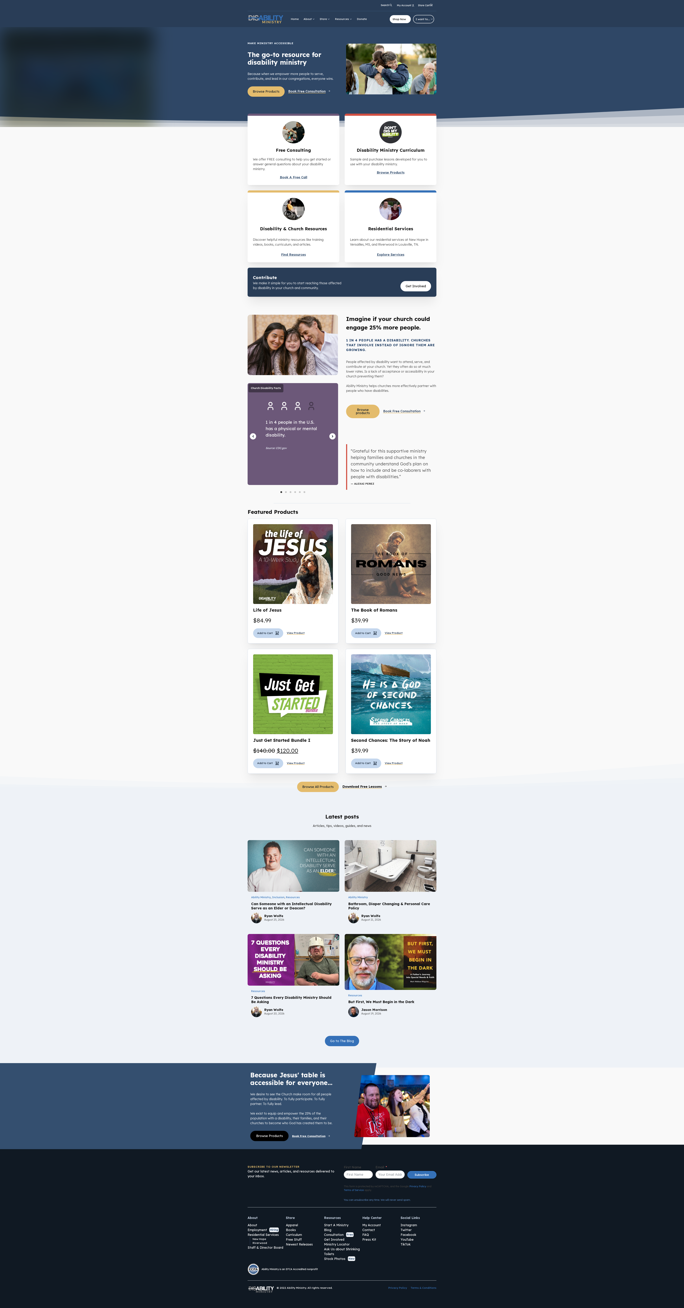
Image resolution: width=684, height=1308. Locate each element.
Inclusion (278, 897)
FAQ (365, 1235)
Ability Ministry (261, 897)
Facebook (408, 1235)
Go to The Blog (342, 1041)
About (308, 19)
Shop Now (399, 19)
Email (379, 1167)
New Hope (259, 1239)
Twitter (406, 1230)
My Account (371, 1225)
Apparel (292, 1225)
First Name (352, 1167)
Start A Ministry (336, 1225)
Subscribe (422, 1175)
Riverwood (260, 1243)
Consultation (334, 1235)
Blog (327, 1230)
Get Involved (416, 286)
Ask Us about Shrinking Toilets (342, 1251)
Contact (368, 1230)
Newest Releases (299, 1244)
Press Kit (369, 1239)
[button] (425, 6)
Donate (362, 19)
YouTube (407, 1239)
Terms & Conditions (423, 1287)
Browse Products (266, 91)
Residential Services (263, 1235)
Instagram (409, 1225)
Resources (342, 19)
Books (291, 1230)
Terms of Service (354, 1190)
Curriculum (294, 1235)
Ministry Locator (337, 1244)
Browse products (363, 411)
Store (323, 19)
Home (295, 19)
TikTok (406, 1244)
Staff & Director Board (265, 1247)
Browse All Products (318, 787)
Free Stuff (294, 1239)
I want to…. (423, 19)
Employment (257, 1230)
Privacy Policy (417, 1186)
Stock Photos (334, 1259)
